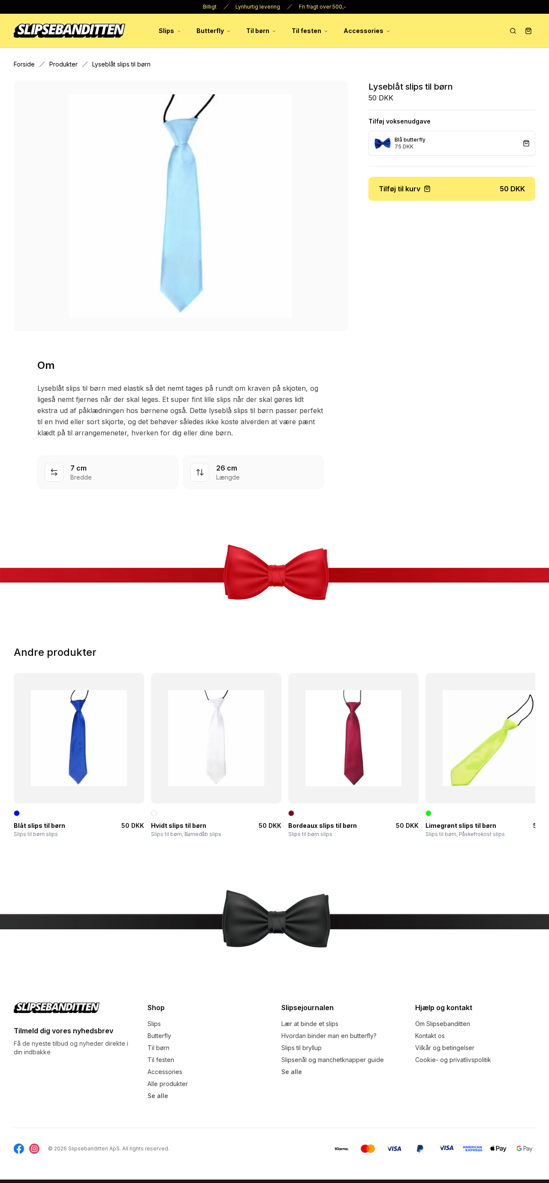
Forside (24, 64)
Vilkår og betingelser (444, 1047)
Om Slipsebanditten (442, 1023)
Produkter (63, 64)
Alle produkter (168, 1083)
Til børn (257, 30)
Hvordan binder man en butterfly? (329, 1035)
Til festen (306, 30)
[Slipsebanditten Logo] (57, 1008)
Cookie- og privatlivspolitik (453, 1059)
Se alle (158, 1095)
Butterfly (210, 30)
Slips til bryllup (301, 1047)
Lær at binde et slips (309, 1023)
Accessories (363, 30)
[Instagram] (34, 1149)
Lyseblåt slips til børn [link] (121, 64)
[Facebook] (19, 1149)
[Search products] (513, 31)
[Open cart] (528, 31)
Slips (166, 30)
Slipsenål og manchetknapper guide (332, 1059)
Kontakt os (430, 1035)
